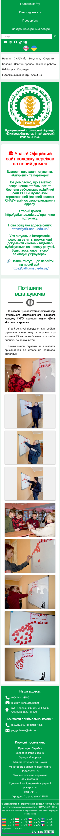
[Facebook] (15, 42)
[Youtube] (5, 42)
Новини (7, 58)
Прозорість (30, 20)
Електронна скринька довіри (30, 29)
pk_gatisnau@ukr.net (24, 730)
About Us (36, 74)
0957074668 (18, 725)
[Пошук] (55, 36)
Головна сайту (30, 3)
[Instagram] (10, 42)
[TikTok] (20, 42)
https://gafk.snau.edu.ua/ (30, 229)
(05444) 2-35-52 (21, 697)
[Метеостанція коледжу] (25, 42)
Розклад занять (30, 12)
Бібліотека (8, 69)
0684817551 (34, 725)
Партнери (23, 69)
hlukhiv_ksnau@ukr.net (25, 702)
